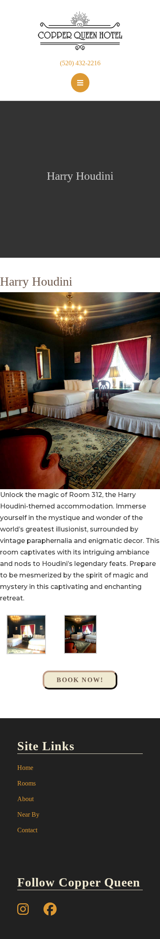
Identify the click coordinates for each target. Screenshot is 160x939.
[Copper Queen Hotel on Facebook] (50, 909)
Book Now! (80, 679)
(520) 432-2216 (80, 63)
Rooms (26, 783)
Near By (28, 814)
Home (25, 767)
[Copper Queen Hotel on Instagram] (23, 909)
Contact (27, 830)
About (25, 798)
